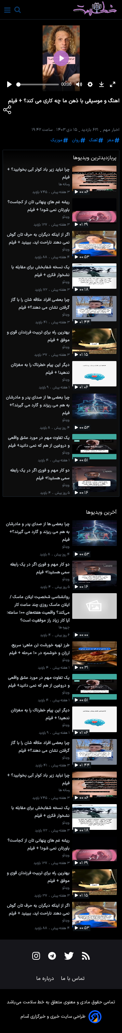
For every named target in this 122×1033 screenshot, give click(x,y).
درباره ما (46, 979)
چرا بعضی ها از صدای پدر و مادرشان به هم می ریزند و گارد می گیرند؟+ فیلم (38, 405)
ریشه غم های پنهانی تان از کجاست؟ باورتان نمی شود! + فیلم (38, 206)
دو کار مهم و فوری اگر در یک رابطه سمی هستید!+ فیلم (40, 474)
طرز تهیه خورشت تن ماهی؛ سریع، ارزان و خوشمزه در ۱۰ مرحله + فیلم (39, 649)
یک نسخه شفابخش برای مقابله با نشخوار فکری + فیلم (40, 271)
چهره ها (64, 627)
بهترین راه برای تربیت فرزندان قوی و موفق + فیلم (38, 336)
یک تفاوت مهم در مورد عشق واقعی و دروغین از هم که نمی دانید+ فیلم (39, 442)
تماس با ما (73, 979)
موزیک (56, 140)
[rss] (86, 957)
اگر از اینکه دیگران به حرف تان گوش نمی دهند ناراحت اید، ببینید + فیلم (38, 238)
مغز (110, 140)
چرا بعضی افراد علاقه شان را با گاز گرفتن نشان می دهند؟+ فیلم (40, 304)
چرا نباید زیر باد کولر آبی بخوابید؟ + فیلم (38, 173)
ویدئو (66, 217)
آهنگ (93, 140)
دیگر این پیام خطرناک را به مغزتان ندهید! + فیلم (40, 369)
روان (76, 140)
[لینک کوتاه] (7, 111)
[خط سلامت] (72, 9)
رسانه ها (64, 184)
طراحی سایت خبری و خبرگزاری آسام (53, 1016)
